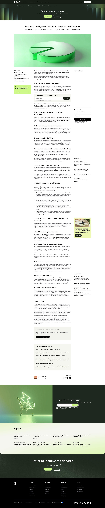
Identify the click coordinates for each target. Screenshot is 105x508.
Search (88, 5)
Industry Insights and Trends (39, 442)
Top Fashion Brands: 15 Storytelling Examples (62, 445)
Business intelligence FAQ (19, 80)
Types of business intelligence (19, 76)
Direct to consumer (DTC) (79, 276)
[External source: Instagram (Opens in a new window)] (82, 503)
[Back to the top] (15, 483)
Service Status (80, 491)
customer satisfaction (39, 155)
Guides (62, 489)
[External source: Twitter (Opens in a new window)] (67, 378)
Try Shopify (80, 1)
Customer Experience (57, 442)
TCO (75, 167)
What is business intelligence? (20, 72)
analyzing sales (55, 237)
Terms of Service (29, 502)
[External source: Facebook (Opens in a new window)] (65, 378)
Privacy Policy (42, 502)
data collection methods (44, 267)
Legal (36, 502)
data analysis (45, 234)
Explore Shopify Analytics (42, 336)
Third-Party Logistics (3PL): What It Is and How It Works (82, 435)
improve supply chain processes (58, 170)
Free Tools (63, 493)
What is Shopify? (32, 485)
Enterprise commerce (78, 161)
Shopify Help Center (81, 485)
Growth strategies (37, 433)
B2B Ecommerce (51, 5)
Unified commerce (77, 287)
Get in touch (87, 1)
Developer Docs (48, 485)
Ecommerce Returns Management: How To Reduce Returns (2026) (23, 445)
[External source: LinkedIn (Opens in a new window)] (70, 378)
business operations (65, 120)
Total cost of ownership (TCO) (34, 5)
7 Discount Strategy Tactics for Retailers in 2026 (61, 435)
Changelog (63, 495)
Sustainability (32, 495)
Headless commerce (18, 433)
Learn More (78, 235)
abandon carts (66, 158)
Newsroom (31, 493)
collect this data (62, 72)
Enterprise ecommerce (21, 5)
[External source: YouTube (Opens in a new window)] (80, 503)
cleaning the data (53, 269)
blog (48, 24)
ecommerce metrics (38, 105)
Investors (31, 491)
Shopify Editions (32, 487)
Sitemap (48, 502)
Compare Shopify (64, 487)
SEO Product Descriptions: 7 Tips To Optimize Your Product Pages (82, 445)
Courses (62, 491)
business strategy (64, 133)
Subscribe (82, 119)
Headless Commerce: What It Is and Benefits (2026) (22, 435)
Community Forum (80, 487)
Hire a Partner (79, 489)
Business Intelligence (54, 24)
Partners (47, 491)
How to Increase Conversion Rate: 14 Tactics (42, 435)
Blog (15, 5)
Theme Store (47, 487)
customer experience (39, 108)
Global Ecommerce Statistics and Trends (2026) (42, 445)
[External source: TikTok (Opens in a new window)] (85, 503)
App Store (47, 489)
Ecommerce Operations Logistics (79, 433)
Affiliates (47, 493)
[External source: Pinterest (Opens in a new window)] (90, 503)
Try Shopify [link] (66, 98)
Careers (31, 489)
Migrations (44, 5)
